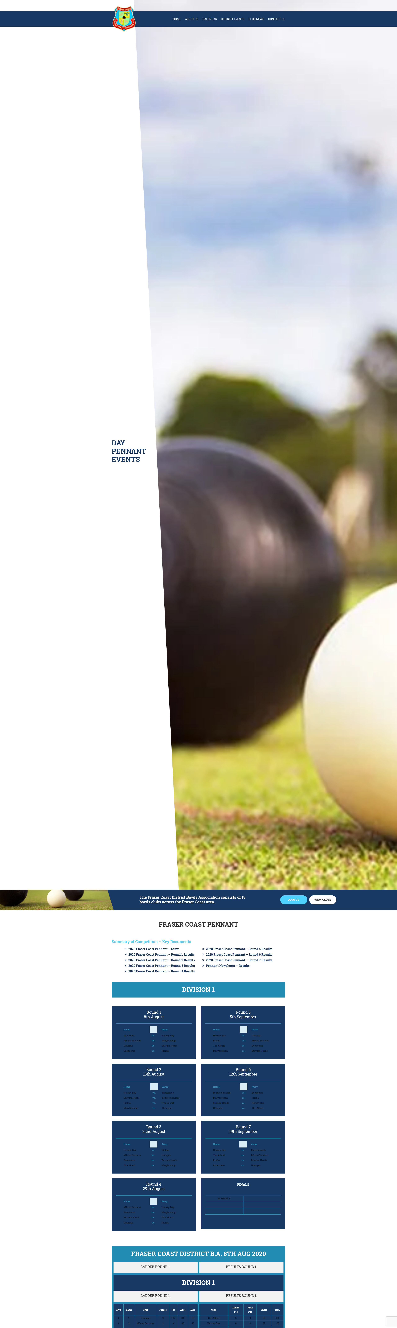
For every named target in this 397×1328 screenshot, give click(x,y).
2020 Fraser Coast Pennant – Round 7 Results (239, 960)
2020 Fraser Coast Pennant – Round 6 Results (239, 954)
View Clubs (322, 900)
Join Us (293, 900)
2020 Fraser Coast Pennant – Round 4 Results (161, 971)
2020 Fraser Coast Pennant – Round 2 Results (161, 960)
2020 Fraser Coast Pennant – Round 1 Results (161, 954)
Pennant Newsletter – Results (228, 966)
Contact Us (276, 19)
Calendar (210, 19)
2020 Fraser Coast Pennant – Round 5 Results (239, 949)
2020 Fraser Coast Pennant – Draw (153, 949)
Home (177, 19)
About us (191, 19)
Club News (256, 19)
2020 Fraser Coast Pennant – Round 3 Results (161, 966)
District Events (232, 19)
